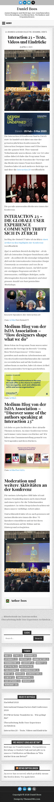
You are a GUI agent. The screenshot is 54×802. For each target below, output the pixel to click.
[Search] (33, 2)
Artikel (12, 320)
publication (26, 666)
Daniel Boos (27, 8)
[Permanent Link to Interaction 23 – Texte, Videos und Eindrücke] (27, 80)
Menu (9, 23)
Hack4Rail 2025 (11, 702)
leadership (28, 662)
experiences (11, 659)
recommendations (30, 670)
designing (36, 32)
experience (30, 655)
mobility (41, 662)
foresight (25, 659)
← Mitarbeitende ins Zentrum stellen (19, 616)
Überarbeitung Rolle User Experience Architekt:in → (27, 619)
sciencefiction (34, 673)
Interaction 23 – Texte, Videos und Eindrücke (27, 39)
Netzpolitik (11, 666)
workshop (28, 681)
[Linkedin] (25, 2)
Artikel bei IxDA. (17, 470)
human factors (40, 659)
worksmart (11, 684)
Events (44, 32)
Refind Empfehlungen (28, 768)
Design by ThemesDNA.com (27, 799)
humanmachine (12, 662)
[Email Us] (29, 2)
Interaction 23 (23, 170)
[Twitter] (20, 2)
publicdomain (11, 670)
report (9, 673)
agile (8, 655)
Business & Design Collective (20, 32)
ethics (18, 655)
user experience (12, 681)
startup (9, 677)
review (20, 673)
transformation (25, 677)
